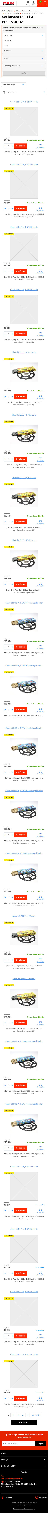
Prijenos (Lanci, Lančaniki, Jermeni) (28, 11)
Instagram (43, 1497)
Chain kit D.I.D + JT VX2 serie (24, 352)
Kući (3, 11)
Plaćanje (4, 1460)
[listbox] (24, 43)
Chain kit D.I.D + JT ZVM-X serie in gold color (24, 603)
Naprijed (35, 1415)
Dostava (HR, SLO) (8, 1466)
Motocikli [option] (8, 40)
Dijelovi (10, 11)
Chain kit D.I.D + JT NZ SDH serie (24, 102)
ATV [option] (6, 45)
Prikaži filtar (11, 92)
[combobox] (24, 35)
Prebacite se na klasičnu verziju (24, 1509)
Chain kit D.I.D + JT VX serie (24, 916)
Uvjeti (3, 1453)
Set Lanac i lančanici (12, 13)
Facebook (8, 1497)
